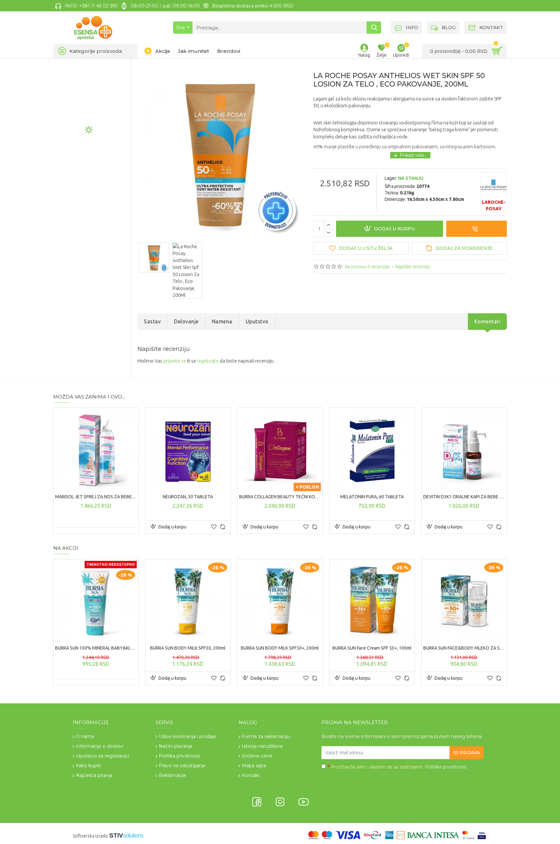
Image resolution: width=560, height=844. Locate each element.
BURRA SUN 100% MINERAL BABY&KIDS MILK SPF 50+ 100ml (96, 648)
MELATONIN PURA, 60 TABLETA (372, 496)
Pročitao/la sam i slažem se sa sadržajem (397, 767)
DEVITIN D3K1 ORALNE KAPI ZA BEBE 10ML (464, 496)
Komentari (487, 321)
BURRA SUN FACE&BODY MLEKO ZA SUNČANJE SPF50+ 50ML (464, 648)
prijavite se (174, 361)
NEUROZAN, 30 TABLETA (188, 496)
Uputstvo (257, 321)
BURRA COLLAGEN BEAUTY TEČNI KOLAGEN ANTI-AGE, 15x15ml (280, 496)
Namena (222, 321)
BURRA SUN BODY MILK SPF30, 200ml (188, 648)
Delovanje (186, 321)
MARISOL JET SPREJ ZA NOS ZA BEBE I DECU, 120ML (96, 496)
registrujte (208, 361)
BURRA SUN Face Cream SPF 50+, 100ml (372, 648)
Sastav (152, 321)
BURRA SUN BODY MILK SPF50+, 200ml (280, 648)
